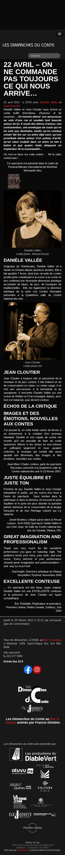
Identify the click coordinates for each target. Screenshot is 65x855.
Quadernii (23, 850)
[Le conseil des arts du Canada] (40, 802)
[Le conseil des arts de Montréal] (45, 772)
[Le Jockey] (20, 815)
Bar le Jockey (52, 640)
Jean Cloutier (12, 105)
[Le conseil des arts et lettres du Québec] (20, 787)
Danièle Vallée (49, 102)
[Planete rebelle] (32, 828)
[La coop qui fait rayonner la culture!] (45, 787)
